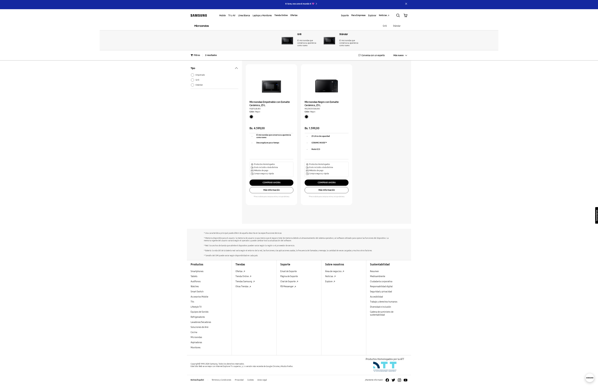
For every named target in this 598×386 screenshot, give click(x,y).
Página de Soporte (289, 276)
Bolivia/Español (197, 380)
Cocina (194, 332)
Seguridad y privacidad (381, 291)
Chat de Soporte (288, 281)
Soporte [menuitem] (345, 15)
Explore (329, 281)
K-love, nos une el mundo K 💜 (299, 3)
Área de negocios (333, 271)
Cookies (250, 380)
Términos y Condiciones (221, 380)
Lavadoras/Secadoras (201, 322)
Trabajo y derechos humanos (383, 301)
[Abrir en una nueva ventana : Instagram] (399, 380)
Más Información (271, 190)
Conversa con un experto (373, 55)
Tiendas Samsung (244, 281)
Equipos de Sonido (200, 312)
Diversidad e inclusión (380, 307)
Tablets (194, 276)
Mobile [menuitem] (222, 15)
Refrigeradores (198, 317)
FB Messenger (287, 286)
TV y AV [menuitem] (231, 15)
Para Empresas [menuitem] (358, 15)
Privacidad (239, 380)
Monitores (195, 347)
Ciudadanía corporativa (381, 281)
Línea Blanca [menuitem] (244, 15)
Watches (195, 286)
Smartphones (197, 271)
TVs (192, 301)
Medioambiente (377, 276)
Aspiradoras (196, 342)
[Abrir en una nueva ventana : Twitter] (393, 380)
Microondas (201, 26)
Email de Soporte (288, 271)
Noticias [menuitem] (383, 15)
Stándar (397, 26)
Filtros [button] (197, 55)
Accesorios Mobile (199, 296)
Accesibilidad (376, 296)
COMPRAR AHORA (271, 182)
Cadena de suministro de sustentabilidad (381, 313)
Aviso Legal (262, 380)
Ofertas (239, 271)
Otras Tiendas (242, 286)
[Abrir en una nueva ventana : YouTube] (405, 380)
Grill (385, 26)
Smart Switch (197, 291)
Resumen (374, 271)
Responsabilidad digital (381, 286)
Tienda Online (242, 276)
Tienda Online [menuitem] (281, 15)
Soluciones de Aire (199, 327)
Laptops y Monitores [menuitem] (262, 15)
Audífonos (196, 281)
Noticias (329, 276)
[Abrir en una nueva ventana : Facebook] (387, 380)
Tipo (193, 68)
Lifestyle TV (196, 307)
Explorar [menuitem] (372, 15)
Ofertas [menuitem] (293, 15)
